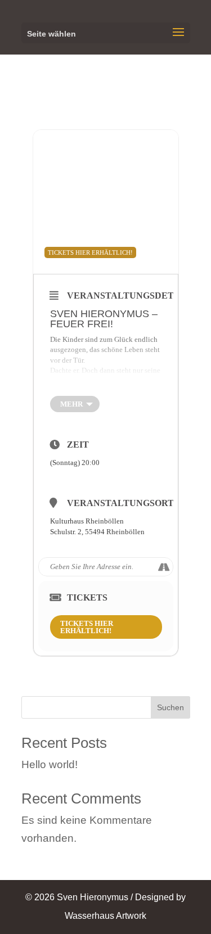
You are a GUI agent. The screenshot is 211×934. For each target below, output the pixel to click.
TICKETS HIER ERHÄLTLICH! (86, 627)
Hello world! (49, 764)
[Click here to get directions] (164, 567)
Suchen (170, 707)
